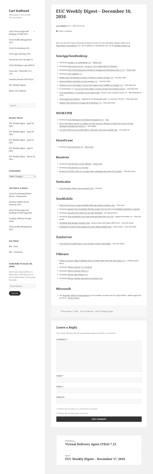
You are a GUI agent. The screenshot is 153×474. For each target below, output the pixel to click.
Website (60, 397)
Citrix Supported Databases (69, 99)
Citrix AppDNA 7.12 (74, 74)
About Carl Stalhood (17, 91)
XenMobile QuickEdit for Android (127, 209)
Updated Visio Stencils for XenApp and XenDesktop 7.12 (80, 103)
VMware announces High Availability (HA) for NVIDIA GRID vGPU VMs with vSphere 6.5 (92, 261)
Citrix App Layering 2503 (19, 54)
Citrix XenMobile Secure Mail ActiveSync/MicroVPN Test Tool (90, 217)
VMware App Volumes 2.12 (77, 274)
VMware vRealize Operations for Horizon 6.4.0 (84, 278)
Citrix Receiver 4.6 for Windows (79, 164)
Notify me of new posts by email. (73, 413)
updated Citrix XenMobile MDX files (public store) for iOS (89, 209)
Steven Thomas (73, 298)
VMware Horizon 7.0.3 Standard (79, 267)
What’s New (97, 62)
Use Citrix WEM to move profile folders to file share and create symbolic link (88, 130)
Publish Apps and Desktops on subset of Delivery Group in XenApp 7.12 (86, 78)
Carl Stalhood (19, 11)
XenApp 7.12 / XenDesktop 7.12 (79, 62)
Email (60, 386)
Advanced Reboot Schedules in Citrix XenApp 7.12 (78, 81)
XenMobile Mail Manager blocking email (74, 223)
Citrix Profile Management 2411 (20, 41)
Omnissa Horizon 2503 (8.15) (21, 79)
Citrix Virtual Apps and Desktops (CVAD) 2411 (19, 32)
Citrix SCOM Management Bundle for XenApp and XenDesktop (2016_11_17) (96, 70)
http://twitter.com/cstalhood (66, 46)
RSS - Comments (16, 252)
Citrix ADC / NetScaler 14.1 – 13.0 (21, 72)
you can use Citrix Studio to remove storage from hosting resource (100, 89)
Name (60, 376)
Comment (62, 339)
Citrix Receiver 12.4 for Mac (77, 168)
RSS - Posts (13, 246)
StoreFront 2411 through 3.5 (21, 59)
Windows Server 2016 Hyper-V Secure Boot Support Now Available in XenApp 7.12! (91, 85)
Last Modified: (61, 26)
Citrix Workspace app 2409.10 (21, 65)
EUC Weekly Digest (105, 311)
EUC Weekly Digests (17, 85)
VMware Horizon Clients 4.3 (77, 271)
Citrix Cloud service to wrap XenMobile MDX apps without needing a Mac (87, 205)
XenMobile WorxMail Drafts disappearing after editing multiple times (85, 227)
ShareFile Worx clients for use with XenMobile (84, 213)
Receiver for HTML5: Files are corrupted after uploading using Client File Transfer (90, 171)
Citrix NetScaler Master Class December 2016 (76, 188)
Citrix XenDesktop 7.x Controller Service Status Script (79, 93)
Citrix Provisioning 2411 (19, 48)
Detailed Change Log (122, 46)
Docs (107, 120)
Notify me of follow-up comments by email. (78, 409)
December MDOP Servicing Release (76, 295)
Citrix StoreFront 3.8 (75, 147)
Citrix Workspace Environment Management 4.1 (85, 120)
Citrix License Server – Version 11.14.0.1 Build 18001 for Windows (92, 66)
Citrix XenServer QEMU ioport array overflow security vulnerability (85, 244)
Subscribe (14, 293)
